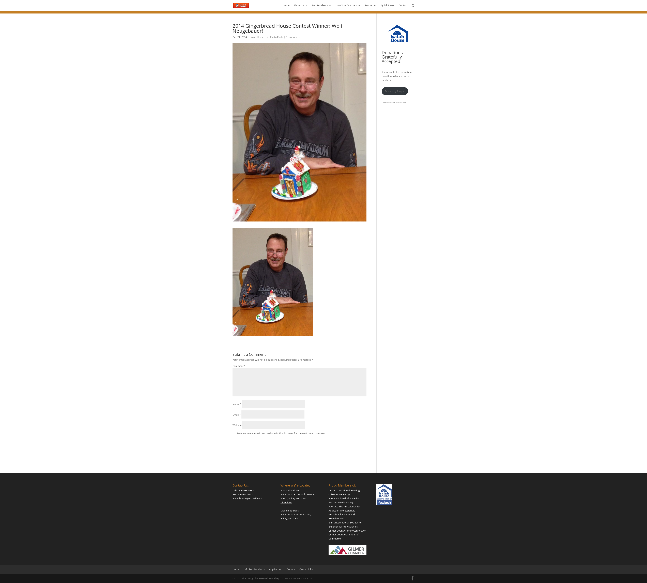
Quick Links (387, 5)
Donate (291, 569)
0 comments (293, 37)
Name (237, 404)
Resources (371, 5)
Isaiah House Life (259, 37)
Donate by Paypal (395, 91)
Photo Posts (276, 37)
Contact (403, 5)
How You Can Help (346, 5)
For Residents (320, 5)
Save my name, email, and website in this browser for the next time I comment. (281, 433)
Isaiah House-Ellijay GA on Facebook (394, 102)
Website (237, 425)
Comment (239, 366)
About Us (299, 5)
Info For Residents (254, 569)
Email (237, 414)
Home (286, 5)
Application (275, 569)
